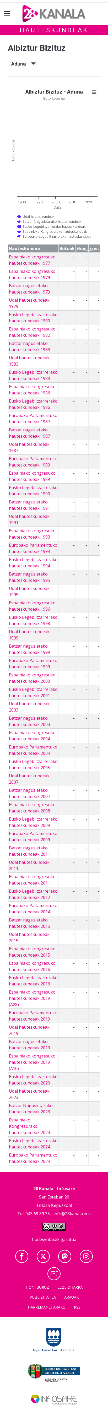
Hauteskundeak (54, 30)
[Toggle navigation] (7, 13)
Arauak (71, 1297)
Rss (77, 1307)
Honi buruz (37, 1287)
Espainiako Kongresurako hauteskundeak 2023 (29, 1126)
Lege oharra (70, 1287)
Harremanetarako (47, 1307)
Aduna (21, 64)
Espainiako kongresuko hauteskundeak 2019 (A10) (32, 1062)
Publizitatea (43, 1297)
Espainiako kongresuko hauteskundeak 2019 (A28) (32, 998)
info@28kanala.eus (72, 1214)
